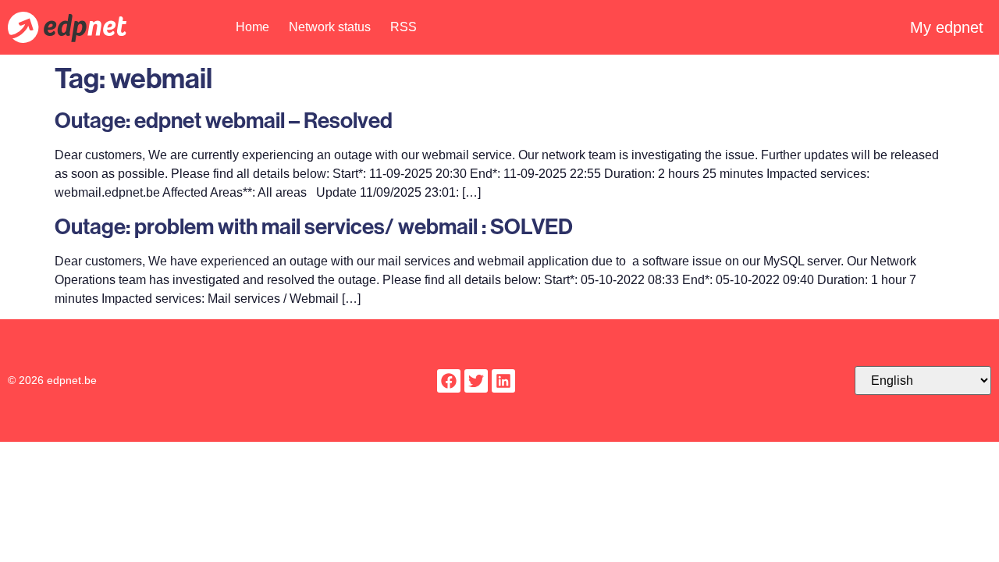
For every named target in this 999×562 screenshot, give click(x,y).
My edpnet (946, 27)
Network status (330, 27)
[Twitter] (476, 381)
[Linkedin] (503, 381)
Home (252, 27)
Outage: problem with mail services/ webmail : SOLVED (314, 226)
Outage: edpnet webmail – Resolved (224, 119)
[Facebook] (448, 381)
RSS (403, 27)
